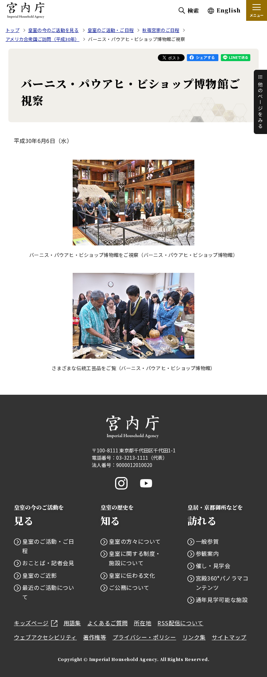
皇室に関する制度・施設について (135, 558)
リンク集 (194, 637)
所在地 (142, 623)
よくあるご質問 (107, 623)
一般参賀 (207, 541)
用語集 (72, 623)
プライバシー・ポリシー (144, 637)
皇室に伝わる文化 (132, 575)
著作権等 (94, 637)
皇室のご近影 (39, 575)
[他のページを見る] (260, 101)
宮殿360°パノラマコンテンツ (222, 583)
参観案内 (207, 553)
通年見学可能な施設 (222, 599)
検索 (193, 11)
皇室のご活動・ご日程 (48, 546)
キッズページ (31, 623)
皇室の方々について (135, 541)
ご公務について (129, 587)
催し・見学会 (213, 565)
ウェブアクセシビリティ (45, 637)
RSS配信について (180, 623)
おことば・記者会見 (48, 563)
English (229, 10)
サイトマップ (229, 637)
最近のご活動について (48, 592)
